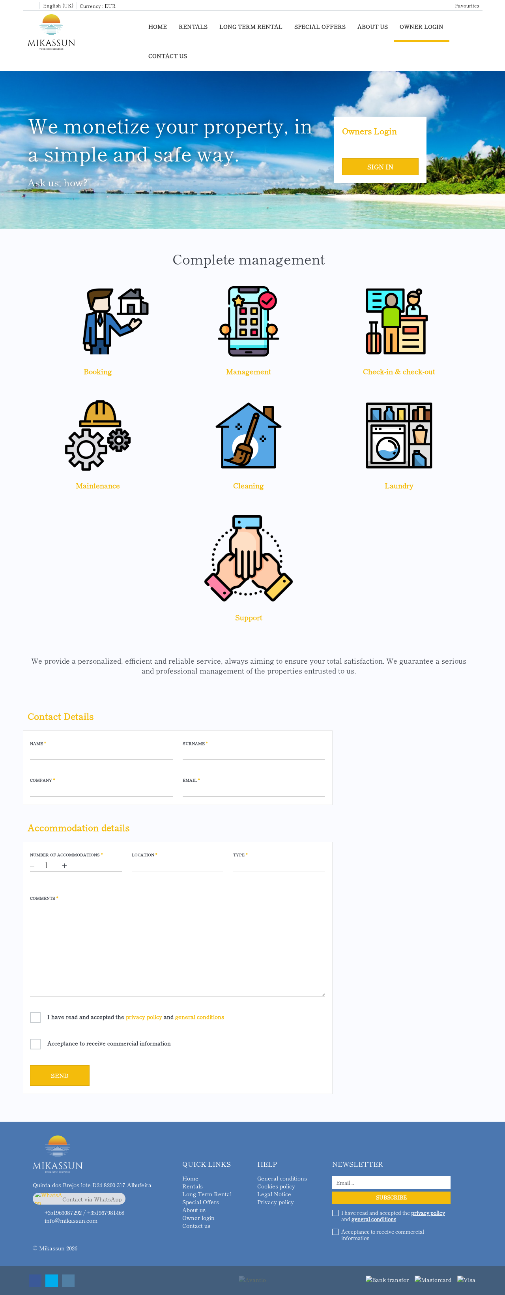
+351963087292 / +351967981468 (85, 1212)
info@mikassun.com (71, 1220)
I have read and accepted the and (135, 1017)
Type (240, 855)
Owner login (421, 26)
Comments (44, 898)
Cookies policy (276, 1186)
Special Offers (320, 26)
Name (38, 743)
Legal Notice (274, 1194)
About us (372, 26)
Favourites (467, 5)
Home (157, 26)
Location (144, 855)
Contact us (167, 56)
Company (42, 780)
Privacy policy (275, 1202)
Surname (195, 743)
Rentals (193, 26)
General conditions (282, 1178)
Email (191, 780)
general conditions (199, 1017)
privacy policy (144, 1017)
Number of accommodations (66, 855)
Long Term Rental (250, 26)
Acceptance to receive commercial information (109, 1043)
